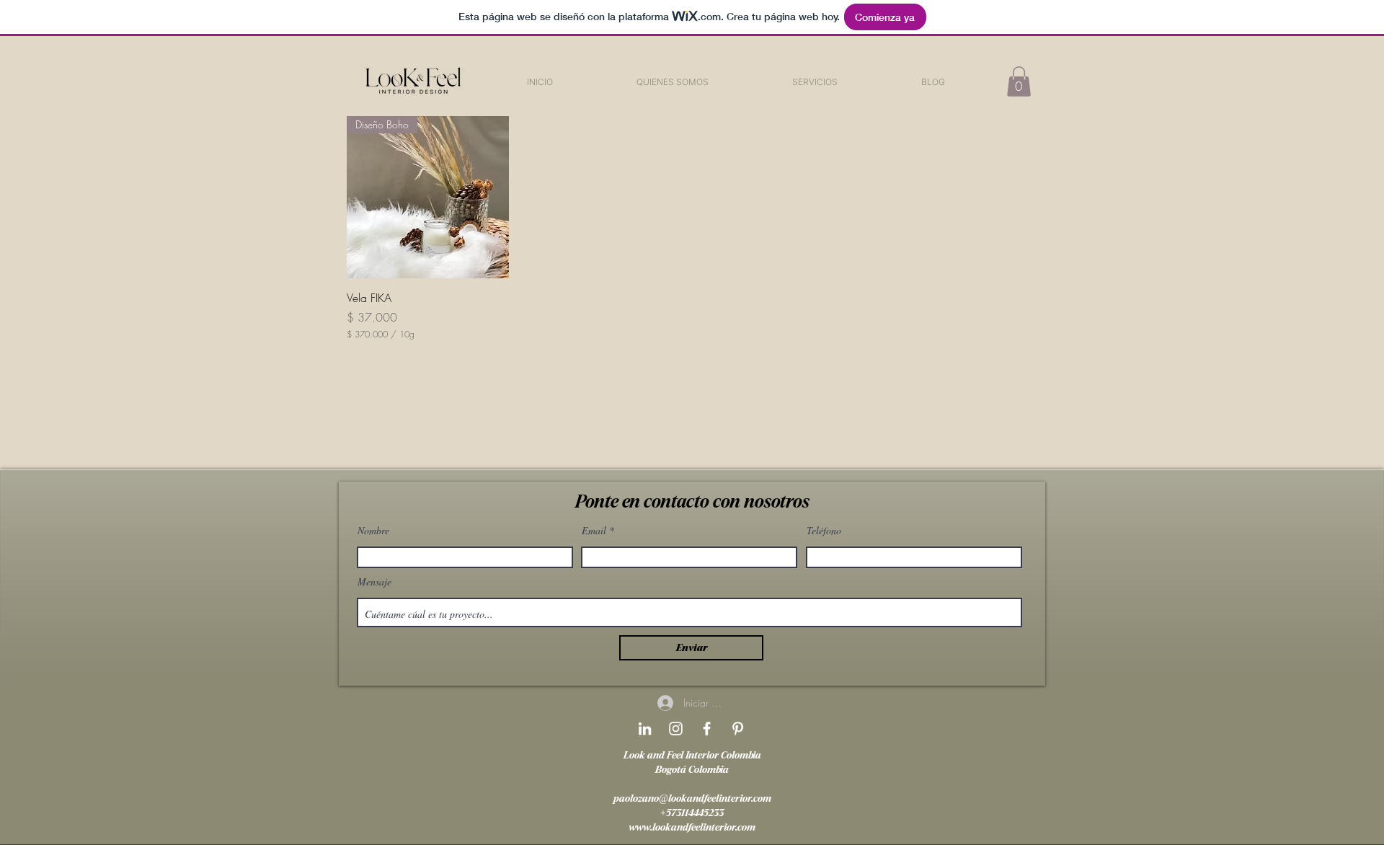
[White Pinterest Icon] (738, 729)
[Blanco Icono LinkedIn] (645, 729)
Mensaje (374, 582)
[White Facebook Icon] (707, 729)
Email (594, 531)
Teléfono (824, 531)
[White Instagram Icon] (676, 729)
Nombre (373, 531)
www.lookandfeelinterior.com (692, 827)
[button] (814, 82)
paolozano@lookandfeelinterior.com (692, 798)
